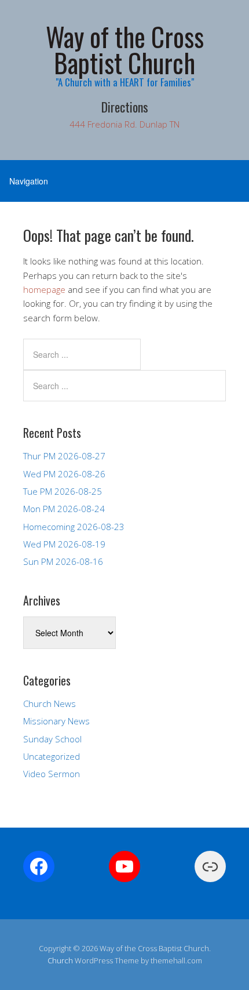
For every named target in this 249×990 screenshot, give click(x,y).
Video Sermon (51, 773)
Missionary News (56, 721)
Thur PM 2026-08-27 (64, 456)
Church (60, 960)
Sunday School (52, 739)
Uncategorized (51, 756)
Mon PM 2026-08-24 (64, 508)
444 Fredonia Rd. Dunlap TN (124, 124)
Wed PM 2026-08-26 (64, 474)
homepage (44, 289)
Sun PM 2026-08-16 (63, 561)
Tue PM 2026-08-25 (62, 491)
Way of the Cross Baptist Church (125, 49)
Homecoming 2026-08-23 (73, 526)
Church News (49, 703)
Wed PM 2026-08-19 (64, 544)
